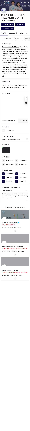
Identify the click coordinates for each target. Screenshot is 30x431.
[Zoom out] (26, 100)
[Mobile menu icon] (2, 2)
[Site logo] (7, 2)
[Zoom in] (26, 97)
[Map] (15, 106)
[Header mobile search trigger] (28, 2)
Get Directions (23, 120)
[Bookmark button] (15, 231)
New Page (23, 33)
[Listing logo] (4, 10)
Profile (4, 33)
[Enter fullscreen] (26, 103)
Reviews (13, 33)
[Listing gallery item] (6, 150)
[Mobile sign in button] (21, 2)
